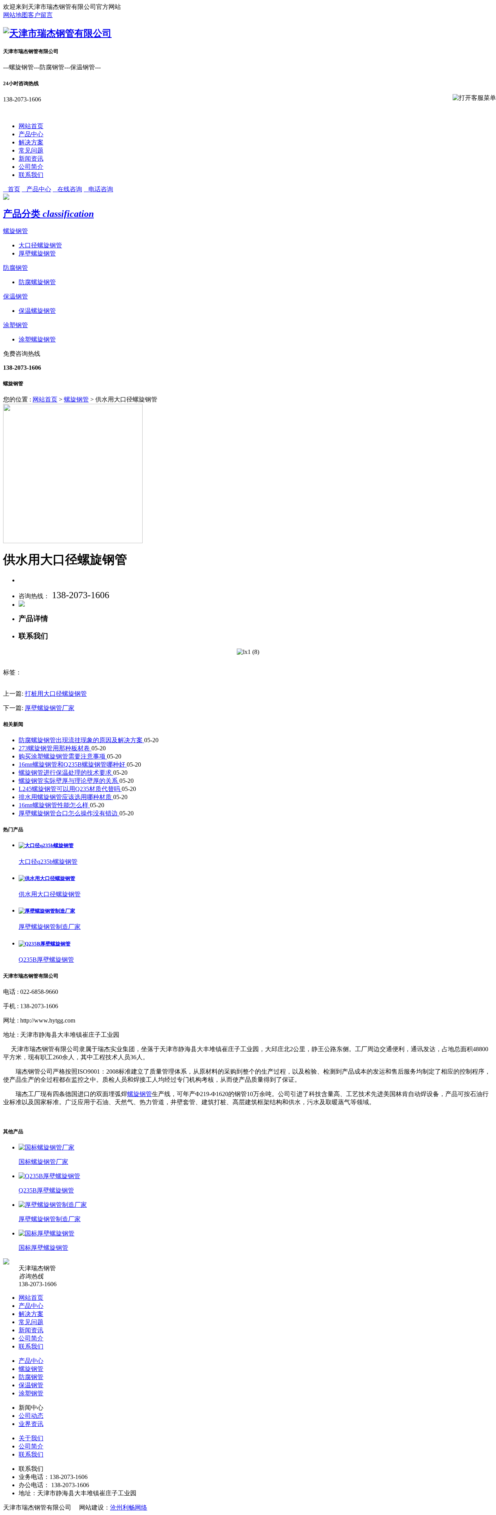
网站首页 (31, 126)
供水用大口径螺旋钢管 (50, 894)
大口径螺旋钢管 (40, 245)
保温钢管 (15, 296)
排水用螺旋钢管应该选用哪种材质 (66, 797)
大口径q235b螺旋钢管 (48, 861)
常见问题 (31, 150)
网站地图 (15, 15)
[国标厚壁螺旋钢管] (46, 1233)
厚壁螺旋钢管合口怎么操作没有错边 (69, 813)
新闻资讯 (31, 158)
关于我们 (31, 1438)
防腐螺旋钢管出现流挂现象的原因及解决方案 (81, 740)
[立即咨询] (22, 604)
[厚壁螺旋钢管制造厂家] (47, 911)
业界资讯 (31, 1424)
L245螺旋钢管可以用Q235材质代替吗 (70, 789)
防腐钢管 (15, 267)
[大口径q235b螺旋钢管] (46, 845)
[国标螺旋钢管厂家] (46, 1147)
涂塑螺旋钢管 (37, 339)
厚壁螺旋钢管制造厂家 (50, 926)
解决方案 (31, 142)
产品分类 (48, 214)
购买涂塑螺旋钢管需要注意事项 (63, 756)
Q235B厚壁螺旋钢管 (46, 959)
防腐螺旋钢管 (37, 282)
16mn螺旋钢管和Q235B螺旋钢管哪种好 (73, 764)
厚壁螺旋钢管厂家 (49, 708)
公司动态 (31, 1415)
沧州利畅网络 (128, 1507)
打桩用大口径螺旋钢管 (56, 693)
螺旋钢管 (15, 231)
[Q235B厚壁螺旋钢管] (45, 944)
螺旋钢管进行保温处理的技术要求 (66, 772)
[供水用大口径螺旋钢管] (47, 878)
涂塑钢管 (15, 325)
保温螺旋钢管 (37, 310)
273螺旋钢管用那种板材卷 (55, 748)
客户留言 (40, 15)
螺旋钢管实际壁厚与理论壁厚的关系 (69, 780)
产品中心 (31, 134)
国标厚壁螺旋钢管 (43, 1247)
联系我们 (31, 175)
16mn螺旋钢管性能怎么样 (54, 805)
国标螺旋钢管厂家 (43, 1161)
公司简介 (31, 166)
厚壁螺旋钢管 (37, 253)
